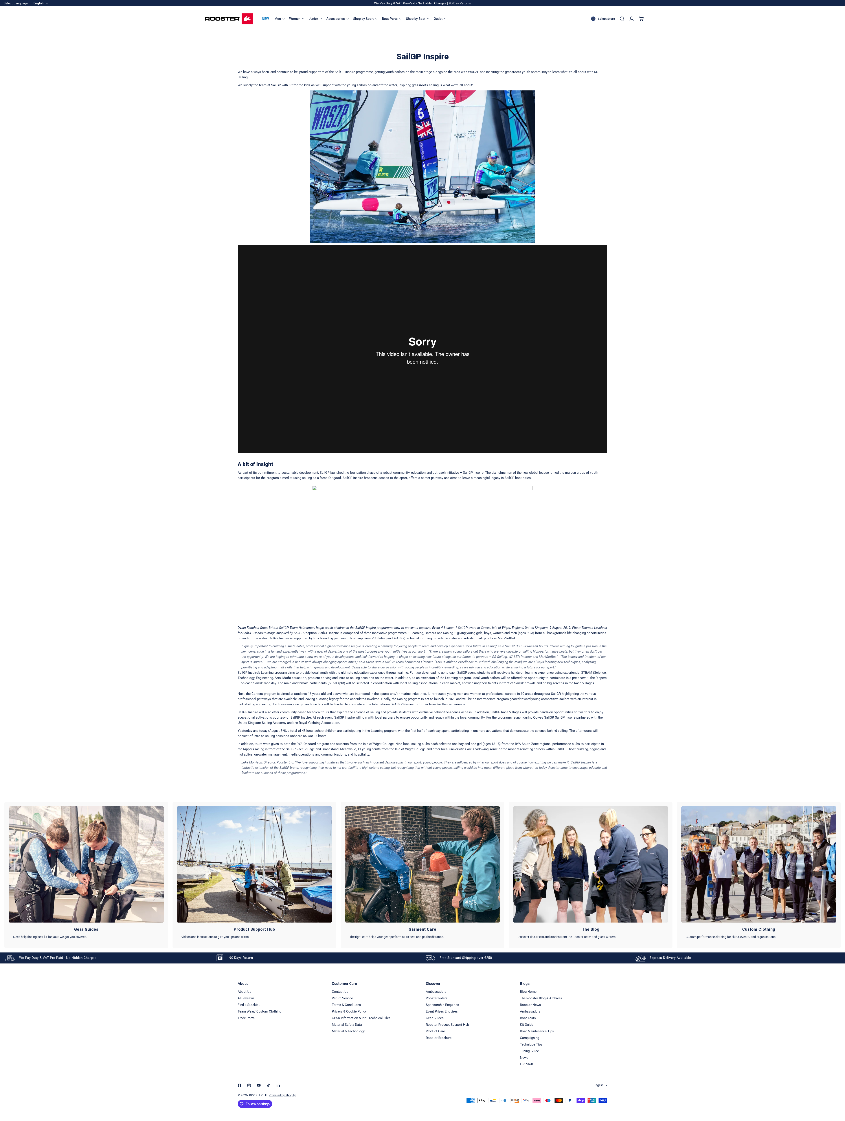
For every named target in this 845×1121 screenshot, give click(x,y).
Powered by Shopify (282, 1095)
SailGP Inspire (473, 473)
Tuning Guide (529, 1051)
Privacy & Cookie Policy (349, 1011)
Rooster (451, 638)
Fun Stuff (526, 1064)
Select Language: (16, 3)
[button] (641, 19)
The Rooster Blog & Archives (541, 998)
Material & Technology (348, 1031)
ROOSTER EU (258, 1095)
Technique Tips (531, 1044)
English (599, 1085)
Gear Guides (435, 1018)
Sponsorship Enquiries (442, 1005)
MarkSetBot (506, 638)
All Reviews (246, 998)
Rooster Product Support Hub (447, 1025)
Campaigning (529, 1038)
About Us (244, 992)
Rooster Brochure (439, 1038)
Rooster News (530, 1005)
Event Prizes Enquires (442, 1011)
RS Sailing (379, 638)
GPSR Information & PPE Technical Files (361, 1018)
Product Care (435, 1031)
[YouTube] (259, 1085)
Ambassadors (436, 992)
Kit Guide (526, 1025)
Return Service (342, 998)
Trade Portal (246, 1018)
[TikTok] (268, 1085)
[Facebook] (239, 1085)
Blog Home (528, 992)
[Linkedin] (278, 1085)
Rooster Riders (437, 998)
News (524, 1058)
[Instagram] (249, 1085)
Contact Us (340, 992)
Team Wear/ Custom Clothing (259, 1011)
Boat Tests (528, 1018)
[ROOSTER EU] (228, 19)
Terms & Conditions (346, 1005)
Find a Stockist (249, 1005)
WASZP (398, 638)
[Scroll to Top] (837, 1097)
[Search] (622, 19)
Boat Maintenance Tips (537, 1031)
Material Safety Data (347, 1025)
